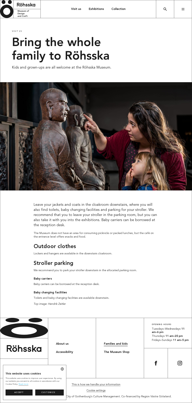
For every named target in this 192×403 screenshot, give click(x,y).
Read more (23, 384)
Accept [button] (19, 392)
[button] (49, 393)
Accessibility (64, 352)
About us (62, 343)
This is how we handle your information (96, 384)
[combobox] (62, 368)
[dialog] (34, 382)
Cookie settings (96, 390)
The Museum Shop (116, 352)
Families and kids (116, 343)
